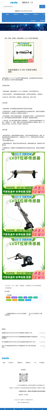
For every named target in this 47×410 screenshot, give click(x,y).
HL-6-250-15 (7, 285)
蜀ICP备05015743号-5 (25, 402)
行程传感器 (28, 300)
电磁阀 (20, 297)
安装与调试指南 (8, 288)
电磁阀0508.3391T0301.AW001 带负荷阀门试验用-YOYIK (17, 333)
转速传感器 (21, 300)
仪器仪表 (15, 300)
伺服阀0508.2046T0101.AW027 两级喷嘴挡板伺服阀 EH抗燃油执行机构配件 (20, 337)
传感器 (17, 285)
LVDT (13, 285)
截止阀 (30, 297)
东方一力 (8, 300)
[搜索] (42, 6)
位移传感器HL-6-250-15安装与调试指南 (33, 285)
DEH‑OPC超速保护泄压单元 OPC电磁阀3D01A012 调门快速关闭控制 (19, 346)
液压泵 (35, 297)
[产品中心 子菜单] (18, 14)
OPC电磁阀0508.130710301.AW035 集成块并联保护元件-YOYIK (18, 342)
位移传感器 (22, 285)
